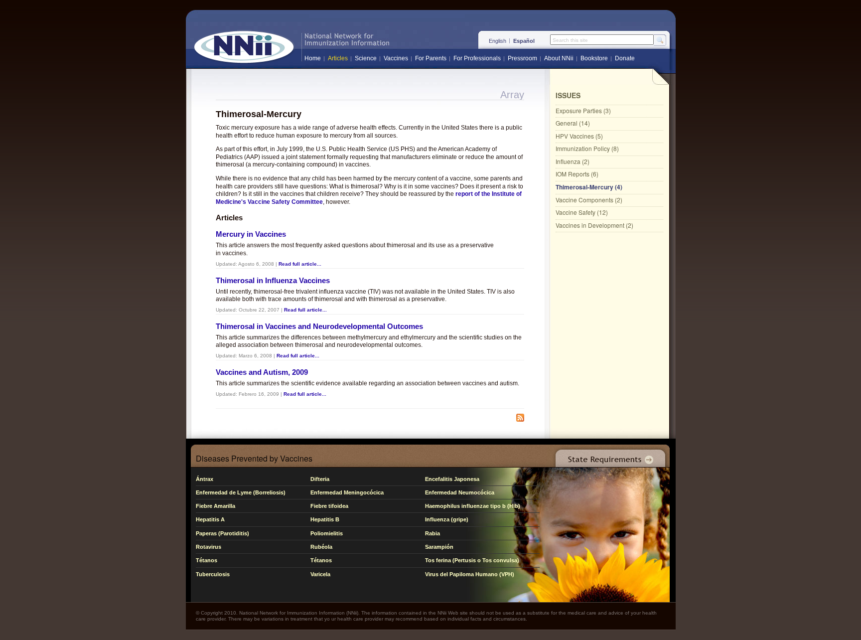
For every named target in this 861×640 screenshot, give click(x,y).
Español (524, 41)
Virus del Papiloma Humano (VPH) (469, 574)
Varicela (320, 574)
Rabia (432, 533)
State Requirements (608, 456)
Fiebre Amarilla (215, 506)
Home (312, 58)
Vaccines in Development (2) (594, 225)
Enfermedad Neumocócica (459, 492)
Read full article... (300, 264)
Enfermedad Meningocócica (347, 492)
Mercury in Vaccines (251, 234)
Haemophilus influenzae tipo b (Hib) (472, 506)
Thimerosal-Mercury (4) (589, 186)
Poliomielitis (326, 533)
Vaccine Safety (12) (582, 212)
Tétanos (206, 560)
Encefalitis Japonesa (452, 479)
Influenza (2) (572, 161)
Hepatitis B (324, 519)
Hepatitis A (210, 519)
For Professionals (477, 58)
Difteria (319, 479)
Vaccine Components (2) (589, 199)
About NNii (559, 58)
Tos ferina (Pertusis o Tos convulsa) (472, 560)
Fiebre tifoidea (329, 506)
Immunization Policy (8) (587, 148)
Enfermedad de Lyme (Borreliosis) (241, 492)
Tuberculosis (213, 574)
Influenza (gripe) (446, 519)
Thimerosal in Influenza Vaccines (273, 280)
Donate (625, 58)
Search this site (570, 40)
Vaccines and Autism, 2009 (262, 372)
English (497, 41)
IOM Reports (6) (577, 173)
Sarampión (439, 547)
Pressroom (522, 58)
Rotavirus (208, 547)
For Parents (430, 58)
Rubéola (321, 547)
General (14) (573, 123)
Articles (338, 58)
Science (366, 58)
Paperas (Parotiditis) (222, 533)
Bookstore (594, 58)
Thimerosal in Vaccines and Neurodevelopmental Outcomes (319, 326)
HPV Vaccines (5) (579, 136)
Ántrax (204, 479)
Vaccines (396, 58)
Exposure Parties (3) (583, 110)
